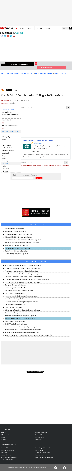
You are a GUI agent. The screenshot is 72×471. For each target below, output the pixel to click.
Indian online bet (6, 455)
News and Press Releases (8, 448)
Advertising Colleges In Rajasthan (16, 231)
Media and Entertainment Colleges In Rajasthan (20, 318)
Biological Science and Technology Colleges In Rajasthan (23, 277)
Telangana (5, 171)
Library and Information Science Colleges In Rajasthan (22, 310)
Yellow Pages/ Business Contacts (45, 448)
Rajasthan (5, 163)
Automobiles (39, 455)
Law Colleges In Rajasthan (13, 307)
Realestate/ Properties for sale (44, 457)
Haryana (4, 156)
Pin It (15, 90)
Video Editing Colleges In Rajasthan (16, 254)
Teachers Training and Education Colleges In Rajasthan (23, 330)
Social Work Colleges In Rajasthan (16, 324)
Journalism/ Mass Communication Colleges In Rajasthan (23, 240)
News (30, 28)
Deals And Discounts (7, 460)
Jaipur (4, 139)
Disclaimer (38, 439)
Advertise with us (6, 435)
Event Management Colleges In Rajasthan (18, 234)
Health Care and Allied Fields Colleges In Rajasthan (21, 296)
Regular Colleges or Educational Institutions (17, 73)
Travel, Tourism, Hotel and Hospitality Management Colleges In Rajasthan (29, 335)
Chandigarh (5, 153)
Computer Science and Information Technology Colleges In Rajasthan (27, 279)
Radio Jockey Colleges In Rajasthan (16, 251)
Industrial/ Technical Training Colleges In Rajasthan (22, 302)
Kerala (4, 158)
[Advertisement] (36, 13)
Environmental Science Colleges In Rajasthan (19, 290)
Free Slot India (39, 437)
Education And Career (7, 450)
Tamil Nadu (5, 168)
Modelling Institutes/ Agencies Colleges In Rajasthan (22, 242)
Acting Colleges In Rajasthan (14, 229)
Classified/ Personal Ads (42, 452)
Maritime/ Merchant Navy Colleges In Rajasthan (20, 316)
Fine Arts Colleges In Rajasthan (15, 293)
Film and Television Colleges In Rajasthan (18, 237)
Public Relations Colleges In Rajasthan (17, 248)
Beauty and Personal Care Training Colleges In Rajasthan (23, 274)
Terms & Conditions (41, 432)
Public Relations (60, 73)
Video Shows (4, 452)
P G (3, 128)
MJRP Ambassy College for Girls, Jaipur (38, 140)
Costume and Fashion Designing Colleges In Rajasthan (22, 282)
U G (3, 123)
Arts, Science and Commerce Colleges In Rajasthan (21, 271)
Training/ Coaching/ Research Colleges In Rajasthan (22, 332)
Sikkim (4, 166)
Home (22, 28)
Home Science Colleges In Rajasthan (16, 299)
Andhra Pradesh (7, 148)
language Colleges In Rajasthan (15, 304)
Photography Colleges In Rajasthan (16, 245)
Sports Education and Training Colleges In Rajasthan (22, 327)
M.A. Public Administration (10, 131)
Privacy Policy (39, 435)
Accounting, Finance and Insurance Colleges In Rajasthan (23, 265)
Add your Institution (45, 68)
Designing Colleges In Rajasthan (15, 285)
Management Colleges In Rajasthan (16, 313)
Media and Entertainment (44, 73)
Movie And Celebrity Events (9, 457)
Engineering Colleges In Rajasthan (16, 288)
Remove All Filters (8, 109)
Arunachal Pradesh (8, 150)
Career (39, 28)
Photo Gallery (39, 450)
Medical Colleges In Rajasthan (15, 321)
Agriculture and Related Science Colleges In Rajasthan (22, 268)
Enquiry (3, 437)
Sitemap (3, 439)
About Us (3, 432)
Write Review (37, 143)
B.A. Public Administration (10, 126)
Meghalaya (5, 161)
